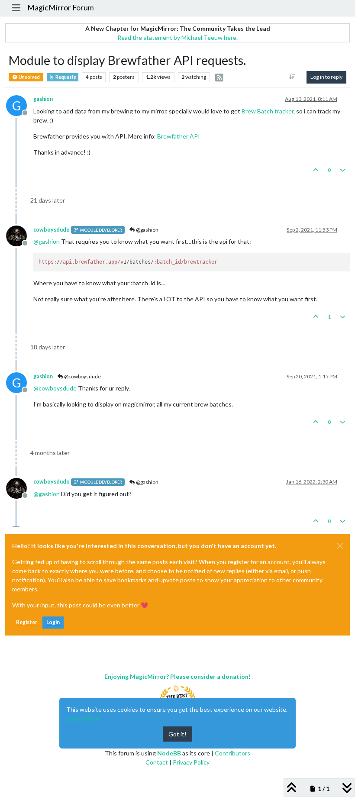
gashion (43, 99)
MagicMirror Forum (60, 7)
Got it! (177, 734)
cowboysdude (51, 229)
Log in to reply (326, 77)
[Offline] (19, 235)
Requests (65, 77)
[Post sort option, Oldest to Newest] (292, 77)
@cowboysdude (82, 376)
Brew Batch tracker (268, 111)
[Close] (340, 546)
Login (53, 622)
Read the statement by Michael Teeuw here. (177, 37)
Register (26, 622)
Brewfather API (178, 136)
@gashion (146, 229)
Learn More (82, 718)
